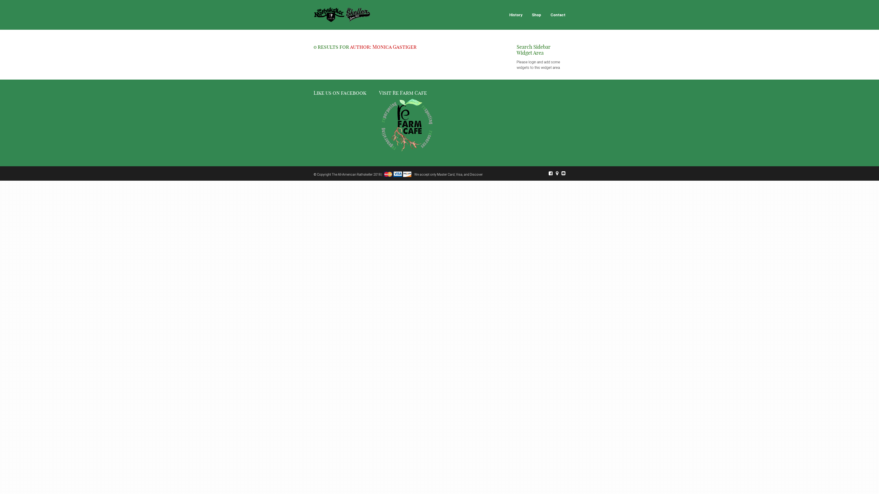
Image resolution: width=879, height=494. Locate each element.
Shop (536, 15)
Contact (558, 15)
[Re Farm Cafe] (406, 126)
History (516, 15)
